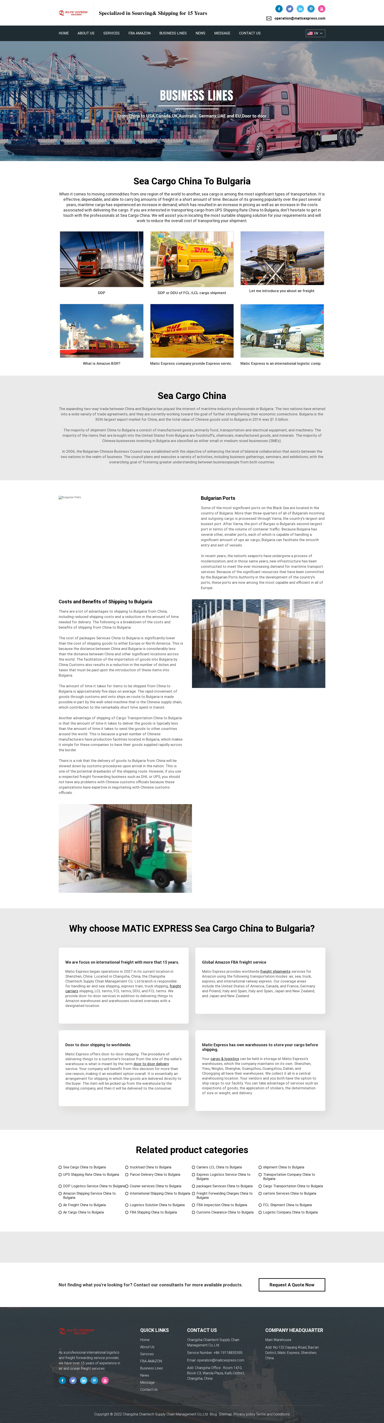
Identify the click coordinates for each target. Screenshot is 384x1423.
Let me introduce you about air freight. (282, 291)
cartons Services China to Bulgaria (289, 1193)
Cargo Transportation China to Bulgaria (149, 718)
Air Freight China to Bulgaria (84, 1205)
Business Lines (173, 33)
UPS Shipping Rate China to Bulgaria (247, 210)
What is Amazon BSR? (101, 363)
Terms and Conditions (273, 1414)
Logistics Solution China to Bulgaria (157, 1205)
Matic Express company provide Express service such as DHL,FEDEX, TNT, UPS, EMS (223, 363)
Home (145, 1340)
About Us (86, 33)
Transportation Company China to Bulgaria (289, 1176)
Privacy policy (244, 1414)
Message (222, 33)
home (64, 33)
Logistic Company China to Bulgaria (290, 1212)
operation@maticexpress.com (299, 18)
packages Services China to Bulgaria (109, 638)
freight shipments (275, 971)
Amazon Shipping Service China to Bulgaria (89, 1195)
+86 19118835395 (228, 1353)
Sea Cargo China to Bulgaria (84, 1167)
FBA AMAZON (139, 33)
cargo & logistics (224, 1058)
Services (111, 33)
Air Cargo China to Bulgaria (83, 1212)
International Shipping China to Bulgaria (160, 1193)
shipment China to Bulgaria (112, 430)
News (200, 33)
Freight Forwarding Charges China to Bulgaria (224, 1195)
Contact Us (250, 33)
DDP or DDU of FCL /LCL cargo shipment (192, 293)
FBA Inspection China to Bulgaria (221, 1205)
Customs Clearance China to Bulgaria (225, 1212)
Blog (213, 1414)
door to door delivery (151, 1064)
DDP (101, 293)
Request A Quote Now (292, 1284)
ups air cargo (249, 540)
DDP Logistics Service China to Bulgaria (94, 1186)
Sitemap (225, 1414)
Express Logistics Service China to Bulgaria (223, 1176)
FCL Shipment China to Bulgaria (287, 1205)
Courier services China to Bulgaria (155, 1186)
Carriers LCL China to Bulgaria (219, 1167)
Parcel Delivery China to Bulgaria (155, 1174)
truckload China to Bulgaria (150, 1167)
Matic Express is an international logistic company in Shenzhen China (299, 363)
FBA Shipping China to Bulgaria (153, 1212)
